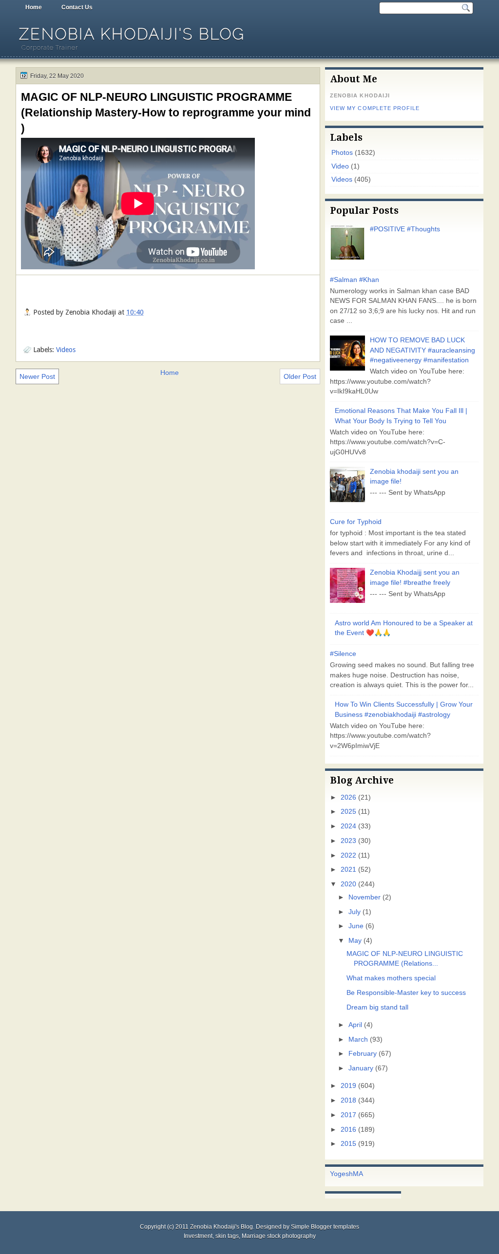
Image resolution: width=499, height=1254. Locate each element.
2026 (348, 797)
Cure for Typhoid (356, 521)
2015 (348, 1143)
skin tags (227, 1236)
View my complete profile (375, 108)
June (356, 926)
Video (340, 166)
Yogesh (341, 1174)
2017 (348, 1115)
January (360, 1068)
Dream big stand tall (377, 1007)
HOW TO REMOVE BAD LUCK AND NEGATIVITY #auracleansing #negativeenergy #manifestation (422, 350)
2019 (348, 1085)
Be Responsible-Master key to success (406, 992)
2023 (348, 840)
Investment (198, 1236)
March (358, 1039)
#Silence (343, 653)
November (364, 897)
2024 (348, 826)
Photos (342, 152)
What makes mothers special (391, 978)
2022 (348, 855)
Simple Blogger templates (325, 1226)
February (362, 1053)
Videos (66, 350)
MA (358, 1174)
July (354, 912)
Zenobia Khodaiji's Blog (132, 34)
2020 (348, 884)
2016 (348, 1129)
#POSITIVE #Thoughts (405, 229)
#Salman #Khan (354, 279)
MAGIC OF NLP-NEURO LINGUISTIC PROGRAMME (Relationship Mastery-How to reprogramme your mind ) (166, 112)
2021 (348, 869)
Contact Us (77, 7)
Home (33, 7)
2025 (348, 811)
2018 (348, 1100)
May (355, 940)
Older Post (300, 376)
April (355, 1025)
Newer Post (37, 376)
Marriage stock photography (279, 1236)
